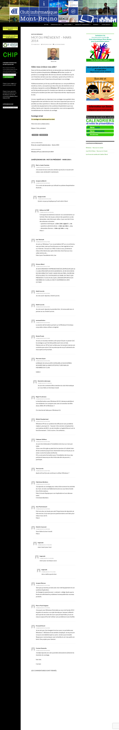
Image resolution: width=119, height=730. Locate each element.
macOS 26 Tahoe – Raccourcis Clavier (97, 151)
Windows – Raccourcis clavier (94, 147)
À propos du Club (55, 24)
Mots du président (37, 34)
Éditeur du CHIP (47, 44)
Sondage (35, 134)
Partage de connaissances (82, 24)
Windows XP (43, 134)
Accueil (46, 24)
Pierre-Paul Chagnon (42, 605)
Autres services (106, 24)
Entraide (95, 24)
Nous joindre (67, 24)
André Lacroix (40, 291)
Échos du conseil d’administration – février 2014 (45, 144)
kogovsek (42, 556)
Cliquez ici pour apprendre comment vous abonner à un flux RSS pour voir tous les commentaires (10, 95)
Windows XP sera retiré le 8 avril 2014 (42, 150)
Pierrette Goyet (41, 358)
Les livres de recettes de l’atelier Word (97, 154)
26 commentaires (59, 44)
